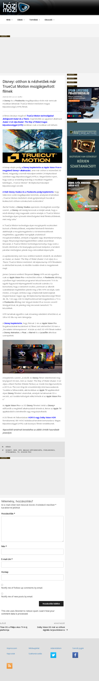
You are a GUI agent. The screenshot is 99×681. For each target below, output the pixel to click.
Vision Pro (26, 452)
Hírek (8, 19)
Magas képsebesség (32, 450)
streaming (11, 452)
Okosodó (48, 19)
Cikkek (20, 19)
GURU (20, 97)
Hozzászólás (8, 513)
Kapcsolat (11, 653)
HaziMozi (12, 3)
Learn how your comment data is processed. (28, 612)
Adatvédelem (56, 648)
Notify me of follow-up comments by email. (22, 587)
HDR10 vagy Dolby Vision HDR (42, 417)
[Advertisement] (49, 55)
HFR (20, 450)
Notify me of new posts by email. (17, 596)
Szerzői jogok (78, 648)
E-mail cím (7, 559)
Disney (9, 450)
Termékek (33, 19)
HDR (15, 450)
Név (4, 546)
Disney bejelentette (13, 323)
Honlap (4, 572)
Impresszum (12, 648)
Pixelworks (49, 450)
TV (18, 452)
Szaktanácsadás (35, 653)
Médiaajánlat (34, 648)
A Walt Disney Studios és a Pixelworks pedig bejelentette (28, 192)
